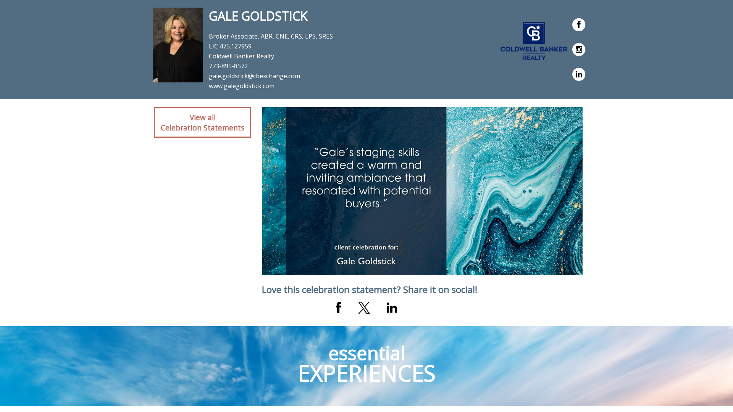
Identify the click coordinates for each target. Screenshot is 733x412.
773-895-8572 (228, 66)
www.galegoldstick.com (241, 86)
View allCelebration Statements (202, 122)
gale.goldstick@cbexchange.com (254, 76)
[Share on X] (364, 308)
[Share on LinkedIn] (392, 308)
